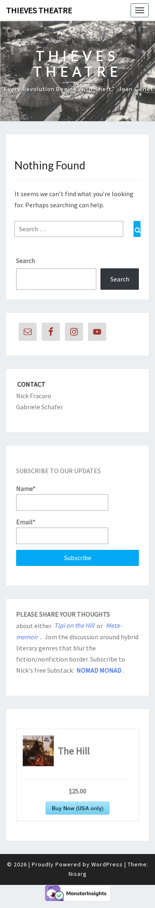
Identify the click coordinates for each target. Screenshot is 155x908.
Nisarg (78, 873)
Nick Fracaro (33, 396)
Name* (26, 488)
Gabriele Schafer (39, 407)
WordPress (107, 864)
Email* (26, 522)
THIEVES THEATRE (39, 10)
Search (25, 260)
